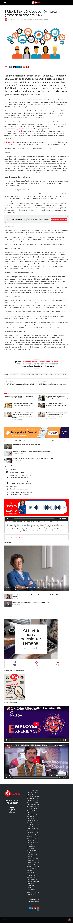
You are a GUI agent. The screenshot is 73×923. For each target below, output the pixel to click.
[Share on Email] (24, 67)
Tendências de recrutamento (57, 374)
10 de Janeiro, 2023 (21, 19)
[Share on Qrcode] (27, 67)
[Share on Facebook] (10, 67)
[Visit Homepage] (36, 2)
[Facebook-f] (32, 908)
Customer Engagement (18, 374)
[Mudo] (60, 519)
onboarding (20, 131)
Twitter (55, 362)
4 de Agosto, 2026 (17, 598)
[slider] (64, 518)
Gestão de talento (32, 374)
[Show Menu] (5, 2)
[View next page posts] (38, 609)
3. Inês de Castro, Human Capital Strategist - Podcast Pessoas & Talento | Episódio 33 (32, 529)
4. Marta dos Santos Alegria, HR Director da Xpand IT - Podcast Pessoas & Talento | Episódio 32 (35, 531)
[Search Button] (68, 2)
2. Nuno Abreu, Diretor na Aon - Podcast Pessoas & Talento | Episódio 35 (28, 527)
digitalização (10, 142)
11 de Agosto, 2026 (18, 409)
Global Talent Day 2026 (17, 472)
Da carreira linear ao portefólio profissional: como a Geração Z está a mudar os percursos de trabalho (56, 405)
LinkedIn (28, 362)
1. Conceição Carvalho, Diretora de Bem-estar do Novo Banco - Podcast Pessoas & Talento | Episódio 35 (35, 525)
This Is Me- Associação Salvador (20, 489)
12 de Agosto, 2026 (51, 400)
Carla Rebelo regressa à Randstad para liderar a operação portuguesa (26, 587)
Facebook (36, 362)
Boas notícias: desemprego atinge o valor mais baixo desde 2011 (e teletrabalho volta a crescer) (56, 414)
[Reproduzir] (8, 519)
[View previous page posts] (35, 609)
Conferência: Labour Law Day (19, 478)
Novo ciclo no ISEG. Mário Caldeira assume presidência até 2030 (30, 602)
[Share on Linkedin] (17, 67)
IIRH (12, 19)
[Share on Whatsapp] (20, 67)
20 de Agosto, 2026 (11, 400)
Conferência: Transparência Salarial (20, 483)
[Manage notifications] (69, 919)
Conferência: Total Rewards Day (20, 495)
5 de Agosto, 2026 (51, 418)
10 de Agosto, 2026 (51, 409)
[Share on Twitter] (14, 67)
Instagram (45, 362)
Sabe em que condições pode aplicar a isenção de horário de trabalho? (33, 458)
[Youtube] (35, 908)
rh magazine (43, 374)
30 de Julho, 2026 (17, 604)
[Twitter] (30, 908)
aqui (22, 364)
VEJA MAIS (36, 424)
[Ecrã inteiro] (66, 740)
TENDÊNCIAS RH (43, 19)
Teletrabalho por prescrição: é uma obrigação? (26, 444)
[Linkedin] (38, 910)
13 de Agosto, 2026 (11, 589)
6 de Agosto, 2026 (17, 419)
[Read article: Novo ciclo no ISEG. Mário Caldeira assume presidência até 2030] (8, 604)
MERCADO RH (33, 19)
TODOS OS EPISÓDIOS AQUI (15, 537)
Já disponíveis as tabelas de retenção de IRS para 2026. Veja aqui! (31, 451)
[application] (36, 519)
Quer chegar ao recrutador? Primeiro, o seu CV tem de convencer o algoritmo (23, 405)
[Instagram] (38, 908)
